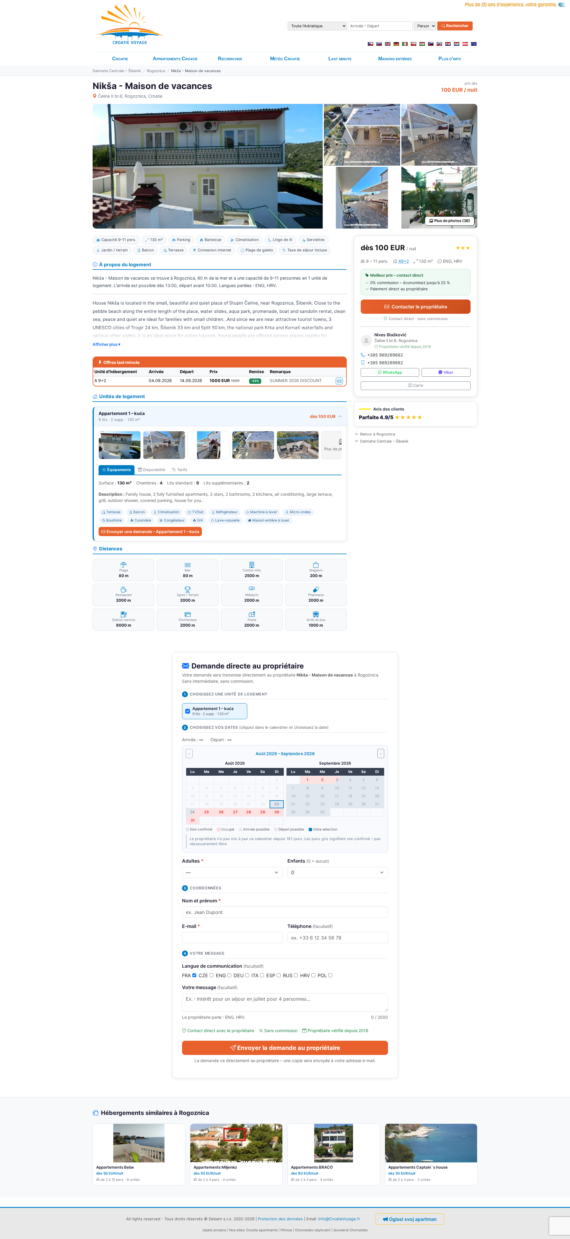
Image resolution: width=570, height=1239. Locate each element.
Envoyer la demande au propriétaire (288, 1047)
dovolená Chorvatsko (350, 1230)
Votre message (210, 987)
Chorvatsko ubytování (312, 1230)
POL (323, 975)
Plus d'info (449, 58)
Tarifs (182, 470)
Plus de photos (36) (452, 220)
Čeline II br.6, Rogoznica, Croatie (130, 96)
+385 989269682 (385, 354)
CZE (204, 975)
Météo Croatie (285, 58)
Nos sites (236, 1230)
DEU (239, 975)
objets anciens (214, 1230)
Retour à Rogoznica (377, 434)
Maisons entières (395, 58)
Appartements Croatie (175, 58)
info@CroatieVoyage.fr (339, 1218)
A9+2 (403, 261)
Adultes (193, 861)
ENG (221, 975)
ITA (255, 975)
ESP (271, 975)
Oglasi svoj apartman (413, 1219)
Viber (448, 372)
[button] (415, 414)
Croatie (120, 58)
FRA (187, 975)
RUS (288, 975)
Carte (418, 385)
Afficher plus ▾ (106, 344)
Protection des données (280, 1218)
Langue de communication (223, 966)
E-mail (191, 926)
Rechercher (456, 25)
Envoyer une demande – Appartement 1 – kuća (153, 531)
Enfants (308, 861)
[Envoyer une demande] (339, 381)
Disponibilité (154, 470)
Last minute (340, 58)
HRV (305, 975)
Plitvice (286, 1230)
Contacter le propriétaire (419, 307)
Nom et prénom (201, 901)
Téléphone (310, 926)
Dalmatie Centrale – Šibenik (117, 71)
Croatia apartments (262, 1230)
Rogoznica (156, 71)
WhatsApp (392, 372)
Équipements (119, 470)
